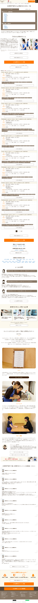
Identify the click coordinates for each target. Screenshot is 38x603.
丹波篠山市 (18, 262)
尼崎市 (13, 261)
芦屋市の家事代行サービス (18, 57)
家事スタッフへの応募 (33, 593)
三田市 (11, 262)
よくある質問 (3, 597)
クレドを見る (20, 377)
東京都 (5, 14)
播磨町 (33, 262)
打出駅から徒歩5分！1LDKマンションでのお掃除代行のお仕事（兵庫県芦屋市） (14, 103)
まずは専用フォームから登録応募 (19, 588)
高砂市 (4, 262)
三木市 (34, 261)
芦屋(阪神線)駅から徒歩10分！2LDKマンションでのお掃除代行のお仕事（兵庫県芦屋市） (16, 167)
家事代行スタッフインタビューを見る (18, 566)
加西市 (14, 262)
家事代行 (5, 26)
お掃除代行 (16, 3)
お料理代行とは (13, 594)
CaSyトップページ (4, 592)
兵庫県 (19, 3)
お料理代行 (6, 28)
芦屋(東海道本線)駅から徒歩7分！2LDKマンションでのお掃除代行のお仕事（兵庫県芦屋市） (16, 214)
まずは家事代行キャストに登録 (19, 62)
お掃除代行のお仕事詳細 (18, 53)
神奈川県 (5, 15)
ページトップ (36, 589)
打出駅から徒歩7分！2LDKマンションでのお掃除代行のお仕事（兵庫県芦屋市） (14, 151)
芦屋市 (10, 261)
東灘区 (8, 259)
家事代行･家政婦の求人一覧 (10, 3)
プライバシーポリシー (33, 595)
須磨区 (21, 259)
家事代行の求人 (23, 594)
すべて (5, 13)
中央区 (30, 259)
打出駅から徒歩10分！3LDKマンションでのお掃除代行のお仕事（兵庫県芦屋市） (15, 72)
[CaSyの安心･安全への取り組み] (19, 459)
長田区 (17, 259)
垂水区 (24, 259)
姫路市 (26, 261)
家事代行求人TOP (18, 67)
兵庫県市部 (22, 3)
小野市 (8, 262)
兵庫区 (14, 259)
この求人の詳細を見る (19, 85)
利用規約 (31, 596)
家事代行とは (13, 592)
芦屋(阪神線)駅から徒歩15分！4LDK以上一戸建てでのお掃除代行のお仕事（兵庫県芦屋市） (16, 119)
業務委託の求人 (3, 594)
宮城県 (5, 21)
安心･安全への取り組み (33, 592)
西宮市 (6, 261)
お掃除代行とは (13, 593)
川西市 (20, 261)
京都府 (5, 20)
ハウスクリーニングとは (14, 595)
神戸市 (5, 259)
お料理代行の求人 (23, 596)
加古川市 (30, 261)
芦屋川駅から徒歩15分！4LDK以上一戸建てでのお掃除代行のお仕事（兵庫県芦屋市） (15, 182)
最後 (21, 231)
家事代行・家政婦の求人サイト (3, 0)
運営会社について (32, 594)
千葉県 (5, 16)
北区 (27, 259)
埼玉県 (5, 17)
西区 (33, 259)
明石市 (3, 261)
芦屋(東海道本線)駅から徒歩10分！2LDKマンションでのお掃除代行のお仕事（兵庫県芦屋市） (17, 200)
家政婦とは (12, 596)
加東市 (23, 262)
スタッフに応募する (31, 1)
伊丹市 (16, 261)
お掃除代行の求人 (23, 595)
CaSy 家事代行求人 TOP (3, 3)
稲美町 (30, 262)
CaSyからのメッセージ (4, 595)
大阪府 (5, 18)
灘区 (11, 259)
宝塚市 (23, 261)
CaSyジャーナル (18, 325)
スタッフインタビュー (4, 596)
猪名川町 (26, 262)
